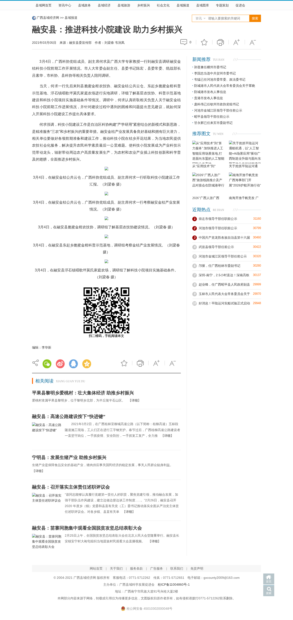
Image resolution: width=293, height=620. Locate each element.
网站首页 (96, 568)
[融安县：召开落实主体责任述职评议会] (46, 504)
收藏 (204, 42)
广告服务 (156, 568)
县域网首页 (43, 5)
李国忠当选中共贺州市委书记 (215, 73)
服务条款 (136, 568)
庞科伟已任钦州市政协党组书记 (216, 104)
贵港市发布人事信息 (208, 98)
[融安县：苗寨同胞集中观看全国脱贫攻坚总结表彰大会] (46, 545)
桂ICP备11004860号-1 (174, 584)
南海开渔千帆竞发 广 (244, 198)
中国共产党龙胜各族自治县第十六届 (224, 237)
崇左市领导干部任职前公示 (218, 219)
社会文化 (163, 5)
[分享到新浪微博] (60, 363)
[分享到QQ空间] (86, 363)
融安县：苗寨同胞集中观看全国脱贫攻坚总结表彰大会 (87, 527)
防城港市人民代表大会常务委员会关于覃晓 (224, 85)
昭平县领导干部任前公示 (211, 116)
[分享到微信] (47, 363)
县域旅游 (123, 5)
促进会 (240, 5)
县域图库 (202, 5)
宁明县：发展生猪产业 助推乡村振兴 (69, 457)
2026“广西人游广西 (205, 198)
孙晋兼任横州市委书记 (210, 67)
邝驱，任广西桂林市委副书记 (219, 266)
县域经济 (104, 5)
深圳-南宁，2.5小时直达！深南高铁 (224, 275)
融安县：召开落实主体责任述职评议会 (71, 486)
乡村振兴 (143, 5)
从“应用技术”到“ (204, 166)
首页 (268, 581)
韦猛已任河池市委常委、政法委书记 (219, 79)
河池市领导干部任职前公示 (218, 228)
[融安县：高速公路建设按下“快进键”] (46, 433)
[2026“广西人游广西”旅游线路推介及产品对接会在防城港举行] (208, 183)
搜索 (268, 593)
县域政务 (84, 5)
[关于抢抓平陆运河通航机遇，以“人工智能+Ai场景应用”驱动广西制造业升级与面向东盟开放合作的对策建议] (245, 152)
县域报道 (71, 17)
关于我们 (116, 568)
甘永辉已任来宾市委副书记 (213, 123)
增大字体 (236, 42)
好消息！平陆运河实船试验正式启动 (224, 303)
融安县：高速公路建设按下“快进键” (68, 416)
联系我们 (176, 568)
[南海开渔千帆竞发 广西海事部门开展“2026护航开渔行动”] (245, 183)
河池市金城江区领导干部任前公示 (218, 110)
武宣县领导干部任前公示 (216, 247)
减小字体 (253, 42)
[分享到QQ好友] (73, 363)
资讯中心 (64, 5)
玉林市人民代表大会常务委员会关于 (224, 294)
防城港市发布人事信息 (210, 92)
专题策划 (222, 5)
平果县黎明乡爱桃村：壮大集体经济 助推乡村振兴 (83, 392)
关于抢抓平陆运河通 (243, 166)
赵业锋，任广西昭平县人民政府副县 (224, 284)
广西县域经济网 (48, 17)
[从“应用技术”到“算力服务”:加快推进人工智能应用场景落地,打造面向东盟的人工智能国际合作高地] (208, 152)
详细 (134, 400)
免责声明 (196, 568)
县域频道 (182, 5)
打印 (220, 42)
